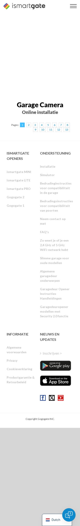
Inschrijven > (52, 353)
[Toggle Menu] (73, 6)
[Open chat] (69, 515)
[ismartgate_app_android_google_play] (55, 366)
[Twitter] (52, 398)
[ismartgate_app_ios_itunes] (55, 380)
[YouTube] (61, 398)
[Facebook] (43, 398)
